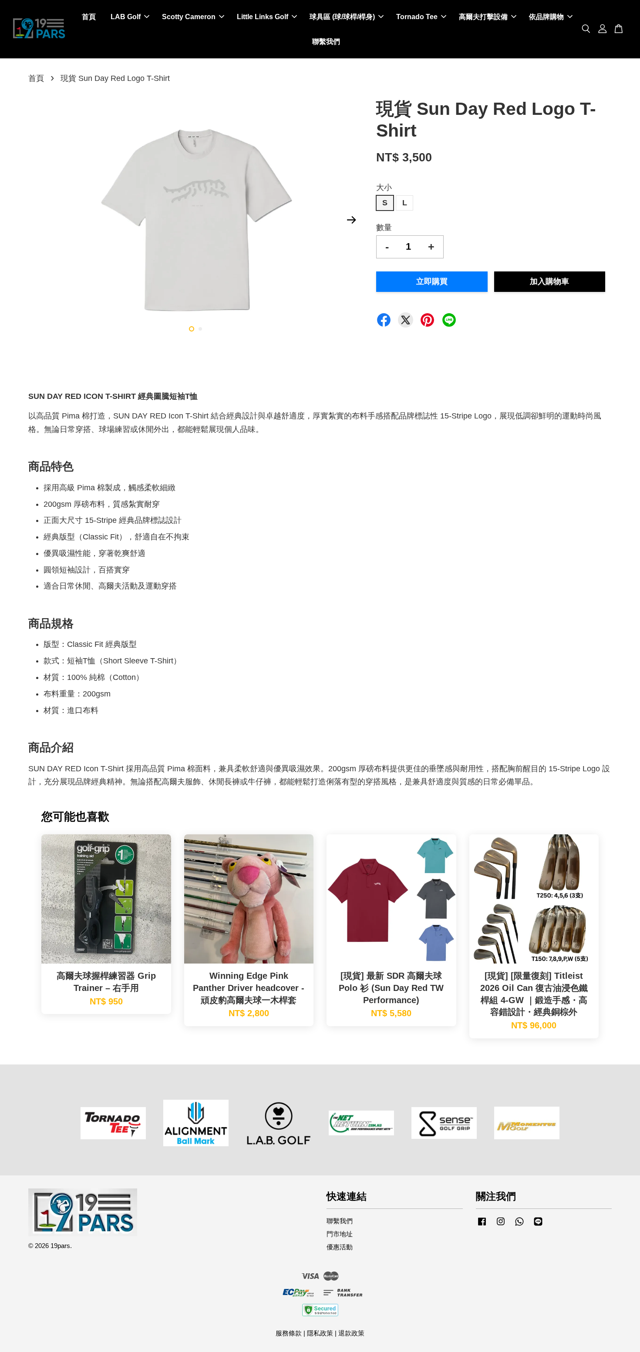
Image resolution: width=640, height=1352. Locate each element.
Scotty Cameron (189, 16)
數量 (384, 227)
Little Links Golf (262, 16)
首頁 (89, 16)
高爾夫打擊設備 (483, 16)
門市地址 (340, 1234)
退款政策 (351, 1333)
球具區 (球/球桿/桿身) (342, 16)
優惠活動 (340, 1247)
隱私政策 (320, 1333)
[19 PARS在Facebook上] (482, 1225)
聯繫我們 (326, 41)
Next (351, 220)
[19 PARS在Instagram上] (501, 1225)
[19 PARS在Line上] (538, 1225)
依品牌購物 (546, 16)
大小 (384, 187)
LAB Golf (126, 16)
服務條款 (289, 1333)
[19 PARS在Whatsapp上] (519, 1225)
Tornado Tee (417, 16)
